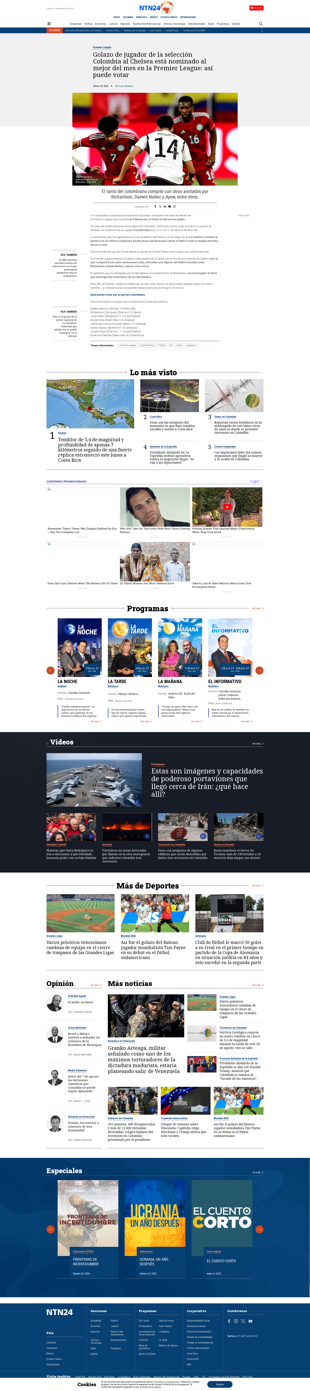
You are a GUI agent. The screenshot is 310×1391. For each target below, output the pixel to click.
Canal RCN (80, 1377)
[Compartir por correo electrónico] (169, 206)
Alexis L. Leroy (81, 1101)
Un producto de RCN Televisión (224, 1377)
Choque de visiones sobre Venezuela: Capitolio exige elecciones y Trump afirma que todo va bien (183, 1130)
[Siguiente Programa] (259, 671)
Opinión (236, 24)
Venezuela (51, 1348)
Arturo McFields (77, 1027)
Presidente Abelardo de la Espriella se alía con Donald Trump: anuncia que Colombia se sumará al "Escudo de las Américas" (240, 1071)
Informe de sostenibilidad (199, 1337)
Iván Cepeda (155, 30)
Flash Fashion (165, 1326)
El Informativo (224, 681)
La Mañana (170, 681)
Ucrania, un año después (154, 1261)
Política (88, 24)
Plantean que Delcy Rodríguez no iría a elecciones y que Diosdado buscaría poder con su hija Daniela (71, 854)
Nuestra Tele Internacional (147, 24)
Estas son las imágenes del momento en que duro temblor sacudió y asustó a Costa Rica (172, 426)
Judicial (113, 24)
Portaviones (158, 764)
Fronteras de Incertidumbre (86, 1261)
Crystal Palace (147, 345)
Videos (61, 741)
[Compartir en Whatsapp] (174, 206)
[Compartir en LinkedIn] (165, 206)
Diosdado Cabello (56, 844)
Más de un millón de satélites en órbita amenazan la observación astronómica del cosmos (230, 712)
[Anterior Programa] (50, 671)
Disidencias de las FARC (194, 30)
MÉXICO (154, 17)
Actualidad (75, 24)
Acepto (220, 1384)
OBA (189, 1364)
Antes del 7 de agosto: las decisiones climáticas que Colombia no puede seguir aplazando (83, 1083)
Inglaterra (191, 345)
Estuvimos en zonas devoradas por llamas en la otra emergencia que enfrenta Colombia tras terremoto (126, 856)
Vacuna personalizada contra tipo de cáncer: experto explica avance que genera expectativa (128, 712)
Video (179, 345)
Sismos (62, 433)
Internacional (52, 1364)
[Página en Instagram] (236, 1321)
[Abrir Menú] (49, 24)
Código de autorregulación (200, 1342)
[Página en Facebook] (229, 1321)
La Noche (67, 681)
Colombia (51, 1342)
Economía (100, 24)
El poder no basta (80, 1002)
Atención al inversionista (199, 1331)
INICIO (117, 17)
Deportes (125, 24)
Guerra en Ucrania (224, 844)
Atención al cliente (196, 1326)
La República (124, 1377)
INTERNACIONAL (188, 17)
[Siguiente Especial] (259, 1229)
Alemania (200, 935)
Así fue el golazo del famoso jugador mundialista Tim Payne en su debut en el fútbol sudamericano (153, 950)
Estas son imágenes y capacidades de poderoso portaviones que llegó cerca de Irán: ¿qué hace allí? (207, 782)
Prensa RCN (192, 1359)
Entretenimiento (196, 24)
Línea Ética (192, 1353)
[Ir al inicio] (64, 1317)
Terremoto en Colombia (171, 844)
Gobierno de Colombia (120, 1118)
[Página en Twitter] (243, 1321)
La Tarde (117, 681)
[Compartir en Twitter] (160, 206)
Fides (196, 1377)
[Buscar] (261, 24)
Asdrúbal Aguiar (77, 996)
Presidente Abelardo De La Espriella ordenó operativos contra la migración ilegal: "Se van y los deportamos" (172, 457)
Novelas (186, 1377)
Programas (223, 24)
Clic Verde (144, 1320)
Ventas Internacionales (198, 1348)
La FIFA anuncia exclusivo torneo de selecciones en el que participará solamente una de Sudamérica (65, 267)
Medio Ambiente (77, 1070)
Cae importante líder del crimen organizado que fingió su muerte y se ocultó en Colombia (238, 456)
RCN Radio (109, 1377)
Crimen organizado (225, 446)
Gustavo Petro (112, 30)
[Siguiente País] (262, 31)
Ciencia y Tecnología (174, 24)
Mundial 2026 (128, 935)
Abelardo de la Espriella (134, 30)
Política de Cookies (150, 1387)
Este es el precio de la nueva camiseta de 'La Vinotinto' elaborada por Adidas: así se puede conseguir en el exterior (65, 326)
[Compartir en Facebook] (155, 206)
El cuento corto (221, 1261)
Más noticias (130, 983)
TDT (204, 1377)
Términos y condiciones (166, 1382)
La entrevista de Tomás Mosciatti (147, 1333)
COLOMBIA (128, 17)
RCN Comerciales (142, 1377)
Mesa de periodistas (144, 1347)
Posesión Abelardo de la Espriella (239, 1058)
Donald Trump (172, 30)
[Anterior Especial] (50, 1229)
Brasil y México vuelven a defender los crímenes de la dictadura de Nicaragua (84, 1039)
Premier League (102, 47)
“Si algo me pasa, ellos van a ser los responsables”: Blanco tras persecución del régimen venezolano (180, 711)
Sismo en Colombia (225, 416)
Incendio (107, 844)
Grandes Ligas (54, 935)
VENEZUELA (141, 17)
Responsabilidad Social (198, 1320)
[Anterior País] (262, 29)
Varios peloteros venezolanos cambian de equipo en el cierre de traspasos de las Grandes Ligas (80, 947)
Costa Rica (156, 416)
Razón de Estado (147, 1353)
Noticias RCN (94, 1377)
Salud (211, 24)
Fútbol (162, 345)
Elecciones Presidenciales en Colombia (83, 30)
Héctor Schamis (82, 1140)
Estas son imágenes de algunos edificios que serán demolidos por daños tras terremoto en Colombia (182, 854)
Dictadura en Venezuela (121, 1041)
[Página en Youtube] (250, 1321)
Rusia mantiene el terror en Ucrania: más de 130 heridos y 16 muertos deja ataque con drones (237, 854)
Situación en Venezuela (81, 1116)
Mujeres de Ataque (168, 1345)
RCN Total (247, 1377)
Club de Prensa (166, 1320)
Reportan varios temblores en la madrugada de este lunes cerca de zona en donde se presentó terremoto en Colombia (238, 427)
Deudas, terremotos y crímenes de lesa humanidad (83, 1126)
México (50, 1353)
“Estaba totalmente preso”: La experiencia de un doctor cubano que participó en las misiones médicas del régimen (79, 711)
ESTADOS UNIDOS (168, 17)
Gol (170, 345)
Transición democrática (174, 1118)
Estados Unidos (54, 1359)
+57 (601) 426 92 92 (247, 1336)
